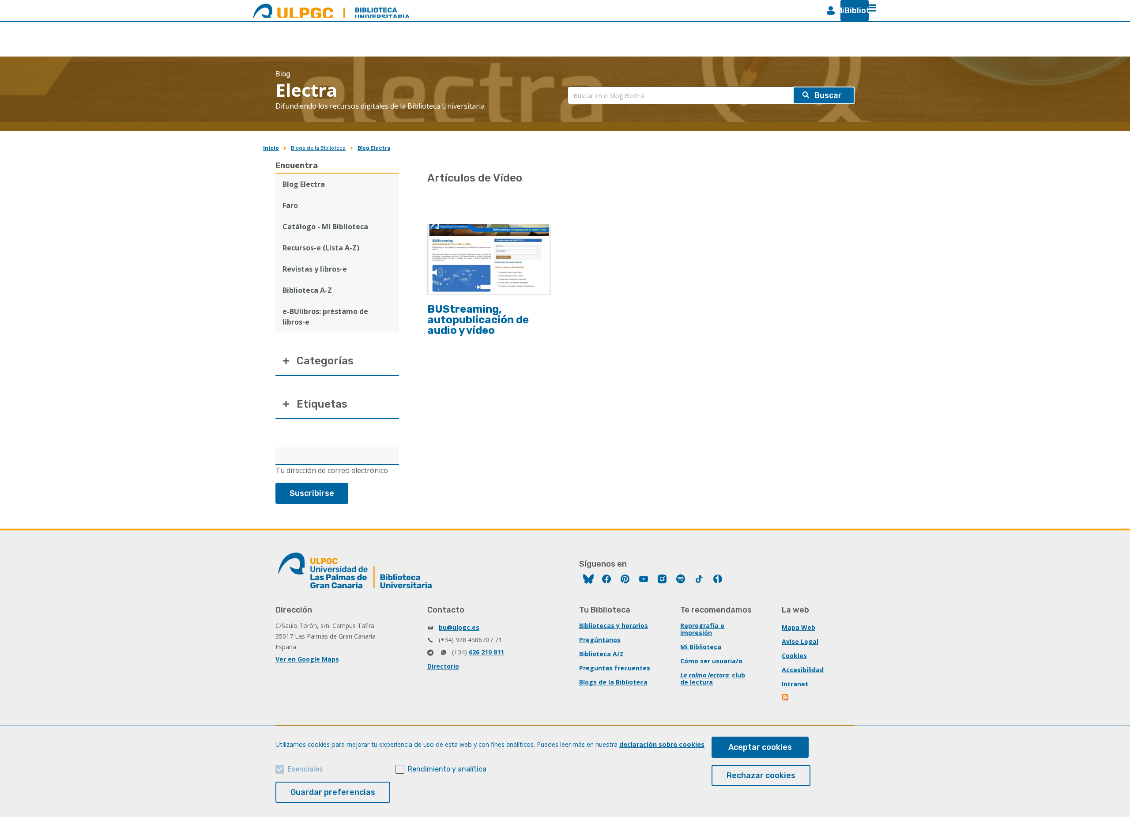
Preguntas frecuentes (614, 668)
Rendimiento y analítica (447, 769)
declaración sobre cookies (661, 744)
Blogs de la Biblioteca (318, 148)
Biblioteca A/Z (601, 654)
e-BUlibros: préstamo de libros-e (325, 316)
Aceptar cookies (760, 747)
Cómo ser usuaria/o (711, 661)
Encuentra (296, 165)
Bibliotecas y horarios (613, 625)
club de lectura (712, 678)
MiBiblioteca (851, 10)
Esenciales (305, 769)
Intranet (795, 684)
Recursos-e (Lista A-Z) (320, 248)
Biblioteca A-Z (307, 290)
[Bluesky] (588, 580)
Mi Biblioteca (700, 647)
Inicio (271, 148)
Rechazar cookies (761, 775)
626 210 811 (486, 652)
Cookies (794, 655)
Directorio (443, 666)
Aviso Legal (800, 641)
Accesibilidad (803, 670)
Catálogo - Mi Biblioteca (325, 226)
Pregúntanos (600, 639)
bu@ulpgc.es (459, 627)
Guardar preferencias (332, 792)
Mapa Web (798, 627)
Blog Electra (374, 148)
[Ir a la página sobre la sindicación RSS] (786, 698)
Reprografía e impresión (702, 629)
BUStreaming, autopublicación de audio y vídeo (478, 320)
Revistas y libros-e (314, 269)
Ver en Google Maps (307, 659)
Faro (290, 205)
